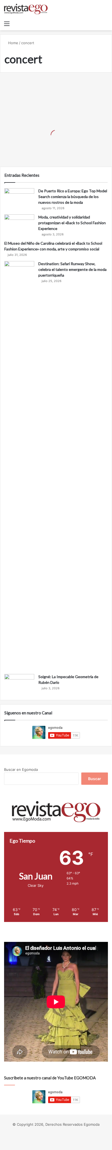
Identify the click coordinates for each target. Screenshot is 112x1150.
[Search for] (105, 23)
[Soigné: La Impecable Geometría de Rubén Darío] (19, 684)
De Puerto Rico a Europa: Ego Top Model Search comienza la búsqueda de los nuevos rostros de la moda (72, 196)
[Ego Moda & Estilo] (26, 9)
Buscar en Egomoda (21, 769)
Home (12, 43)
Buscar (94, 778)
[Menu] (7, 23)
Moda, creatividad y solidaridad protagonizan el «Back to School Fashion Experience (72, 223)
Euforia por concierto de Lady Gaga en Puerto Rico (51, 149)
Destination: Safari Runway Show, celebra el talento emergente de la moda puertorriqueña (72, 269)
